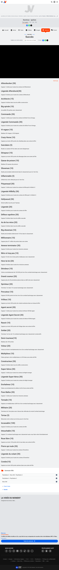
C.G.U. (27, 559)
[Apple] (46, 550)
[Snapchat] (32, 550)
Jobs (47, 561)
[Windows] (50, 550)
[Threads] (28, 550)
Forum (55, 30)
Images (38, 30)
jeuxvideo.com (4, 16)
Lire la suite (3, 538)
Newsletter (38, 561)
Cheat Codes (7, 486)
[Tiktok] (24, 550)
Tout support (25, 22)
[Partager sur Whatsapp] (29, 25)
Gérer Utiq (19, 561)
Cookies (14, 561)
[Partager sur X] (31, 25)
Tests (21, 30)
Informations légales (19, 559)
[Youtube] (17, 550)
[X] (10, 550)
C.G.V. (32, 559)
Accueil (6, 30)
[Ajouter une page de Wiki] (57, 16)
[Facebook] (6, 550)
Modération (38, 559)
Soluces (47, 30)
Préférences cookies (29, 561)
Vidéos (30, 30)
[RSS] (21, 550)
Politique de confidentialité (48, 559)
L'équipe (10, 559)
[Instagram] (13, 550)
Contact (5, 559)
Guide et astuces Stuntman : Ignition (34, 16)
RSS (43, 561)
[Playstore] (43, 550)
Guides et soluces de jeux (13, 16)
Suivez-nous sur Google (31, 40)
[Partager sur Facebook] (27, 25)
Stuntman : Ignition (22, 16)
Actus (14, 30)
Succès (5, 489)
